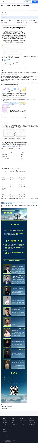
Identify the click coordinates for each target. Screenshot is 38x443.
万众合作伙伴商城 (32, 422)
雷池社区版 (21, 422)
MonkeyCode (5, 429)
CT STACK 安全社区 (23, 420)
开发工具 (13, 422)
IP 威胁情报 (19, 2)
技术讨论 (9, 2)
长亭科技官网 (31, 420)
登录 (35, 1)
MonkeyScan (5, 431)
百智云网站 (5, 427)
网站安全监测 (5, 424)
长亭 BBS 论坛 (31, 424)
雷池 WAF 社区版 (5, 420)
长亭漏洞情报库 (14, 2)
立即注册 (27, 1)
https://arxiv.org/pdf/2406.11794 (13, 51)
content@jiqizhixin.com (12, 408)
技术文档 (13, 420)
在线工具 (23, 2)
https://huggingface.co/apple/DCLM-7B (14, 54)
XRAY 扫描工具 (22, 424)
